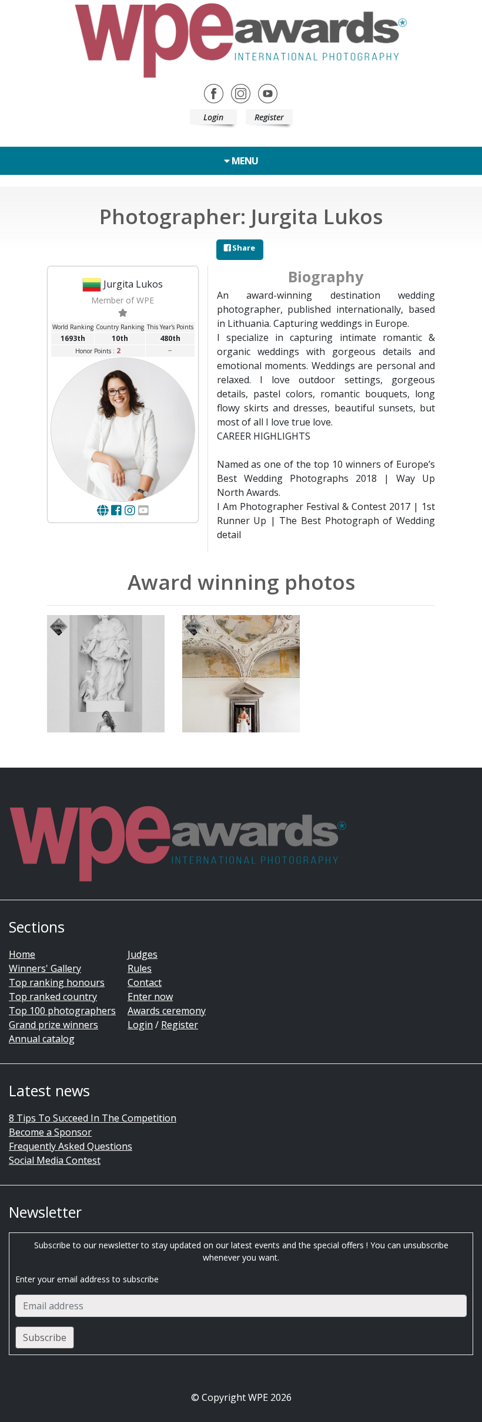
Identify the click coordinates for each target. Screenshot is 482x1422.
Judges (143, 954)
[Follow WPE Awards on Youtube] (267, 92)
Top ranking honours (57, 982)
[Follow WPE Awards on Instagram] (240, 92)
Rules (140, 968)
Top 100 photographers (62, 1010)
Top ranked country (53, 996)
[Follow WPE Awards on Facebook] (213, 92)
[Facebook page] (116, 510)
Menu (244, 160)
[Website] (102, 510)
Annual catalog (42, 1038)
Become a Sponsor (50, 1132)
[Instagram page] (130, 510)
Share (242, 247)
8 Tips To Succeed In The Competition (92, 1118)
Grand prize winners (53, 1024)
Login (213, 117)
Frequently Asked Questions (70, 1146)
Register (269, 117)
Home (22, 954)
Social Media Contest (55, 1160)
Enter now (150, 996)
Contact (145, 982)
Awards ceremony (167, 1010)
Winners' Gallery (45, 968)
